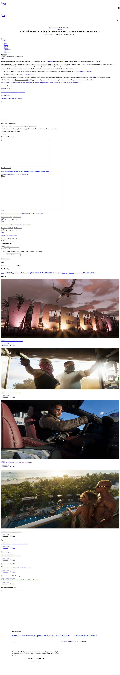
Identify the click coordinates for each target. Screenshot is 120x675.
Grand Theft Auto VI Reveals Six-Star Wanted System (11, 392)
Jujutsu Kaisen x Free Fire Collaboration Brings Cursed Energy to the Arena (16, 224)
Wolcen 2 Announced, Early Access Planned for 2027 (11, 555)
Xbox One (69, 82)
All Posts (50, 34)
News (50, 27)
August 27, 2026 (5, 558)
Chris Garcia (67, 27)
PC (34, 82)
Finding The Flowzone (10, 82)
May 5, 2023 (7, 239)
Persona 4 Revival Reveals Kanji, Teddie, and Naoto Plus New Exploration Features (16, 567)
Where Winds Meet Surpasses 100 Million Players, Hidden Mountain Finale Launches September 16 (19, 579)
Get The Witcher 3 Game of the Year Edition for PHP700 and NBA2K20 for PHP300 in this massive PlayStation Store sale (25, 171)
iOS (13, 273)
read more (3, 134)
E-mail (2, 248)
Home (46, 34)
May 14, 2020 (15, 174)
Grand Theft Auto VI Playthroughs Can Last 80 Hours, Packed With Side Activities (16, 462)
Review (63, 273)
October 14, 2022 (29, 74)
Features (4, 542)
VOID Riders (92, 77)
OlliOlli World (49, 61)
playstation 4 (38, 82)
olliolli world (29, 82)
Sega (67, 273)
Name (2, 246)
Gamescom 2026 (8, 554)
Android (2, 273)
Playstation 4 (7, 168)
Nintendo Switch (20, 82)
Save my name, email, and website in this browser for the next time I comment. (23, 251)
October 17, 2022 (57, 27)
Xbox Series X (77, 82)
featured (8, 273)
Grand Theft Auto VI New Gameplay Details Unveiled (11, 531)
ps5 (62, 82)
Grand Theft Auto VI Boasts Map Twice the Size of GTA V (12, 341)
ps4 (59, 82)
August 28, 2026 (5, 343)
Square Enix (71, 273)
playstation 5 (45, 82)
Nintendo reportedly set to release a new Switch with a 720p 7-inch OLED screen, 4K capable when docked (22, 213)
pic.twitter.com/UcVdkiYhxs (84, 71)
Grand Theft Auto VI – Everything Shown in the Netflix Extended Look (14, 543)
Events (2, 554)
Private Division (54, 82)
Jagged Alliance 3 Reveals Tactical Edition (9, 235)
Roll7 (64, 82)
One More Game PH (66, 641)
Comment (3, 256)
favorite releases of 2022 (21, 80)
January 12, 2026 (8, 228)
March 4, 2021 (8, 217)
